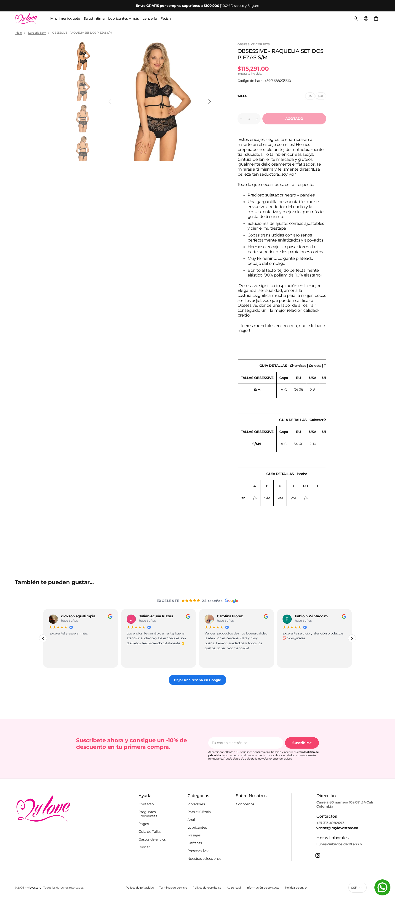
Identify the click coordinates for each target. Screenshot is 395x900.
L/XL (322, 97)
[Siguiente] (352, 638)
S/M (311, 97)
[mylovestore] (26, 18)
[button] (356, 18)
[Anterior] (43, 638)
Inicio (18, 32)
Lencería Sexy (37, 32)
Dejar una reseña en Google (197, 680)
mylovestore (32, 887)
